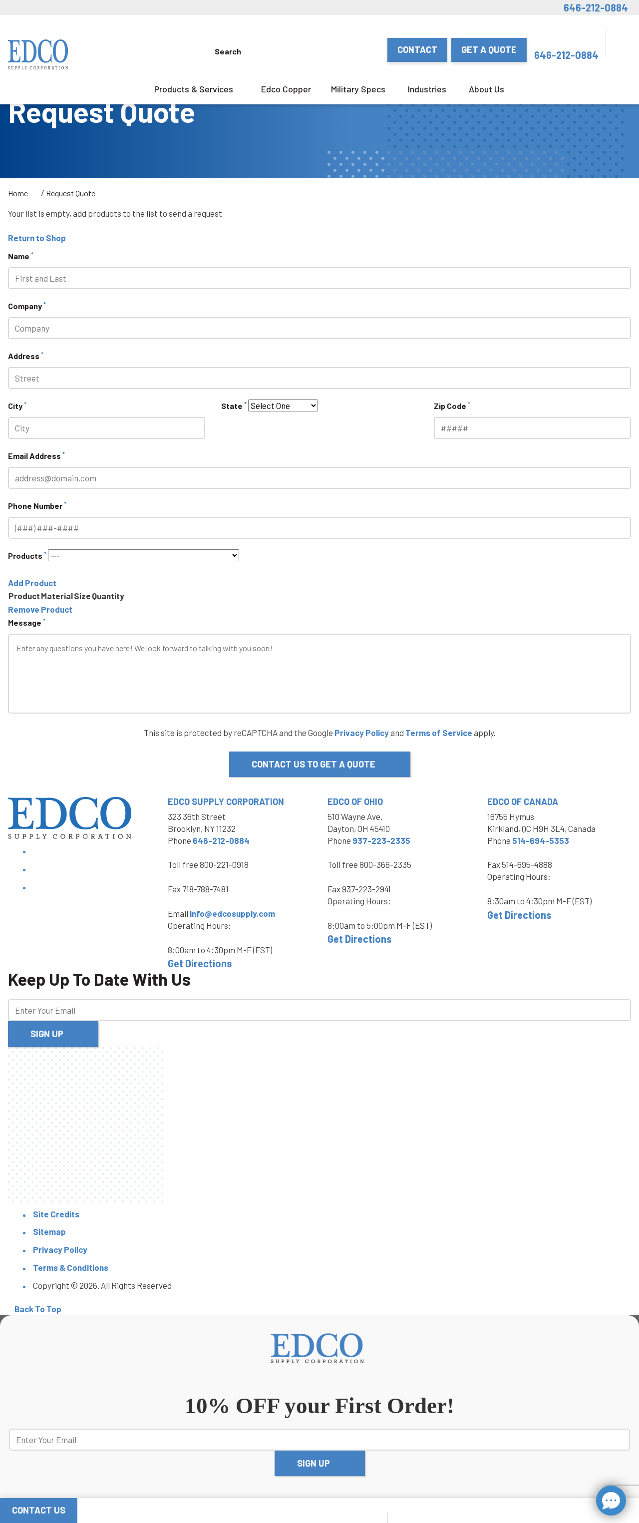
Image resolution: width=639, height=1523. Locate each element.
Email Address (36, 455)
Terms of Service (438, 733)
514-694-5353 (540, 840)
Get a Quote (489, 49)
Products (27, 555)
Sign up (46, 1033)
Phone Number (37, 505)
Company (27, 305)
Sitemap (49, 1231)
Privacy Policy (361, 733)
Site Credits (56, 1214)
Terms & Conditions (70, 1267)
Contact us (38, 1510)
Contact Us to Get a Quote (313, 764)
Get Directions (200, 963)
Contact (417, 49)
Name (20, 255)
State (234, 405)
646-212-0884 (596, 7)
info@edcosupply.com (232, 913)
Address (25, 355)
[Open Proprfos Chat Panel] (611, 1501)
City (17, 405)
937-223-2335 (381, 840)
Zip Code (452, 405)
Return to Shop (37, 238)
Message (26, 622)
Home (18, 193)
